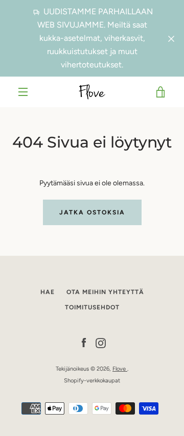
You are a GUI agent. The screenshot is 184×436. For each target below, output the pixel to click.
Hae (47, 292)
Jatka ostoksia (92, 212)
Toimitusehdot (92, 307)
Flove (119, 368)
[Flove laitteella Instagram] (101, 342)
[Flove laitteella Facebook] (84, 342)
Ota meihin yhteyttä (105, 292)
